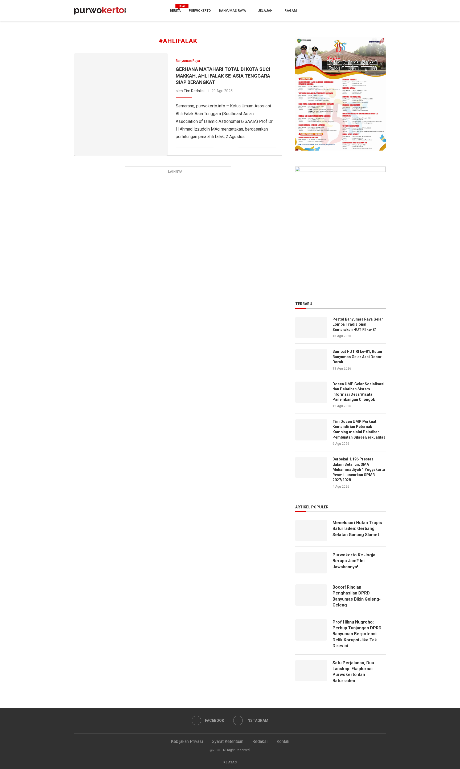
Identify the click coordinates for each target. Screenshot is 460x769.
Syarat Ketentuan (227, 741)
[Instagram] (381, 10)
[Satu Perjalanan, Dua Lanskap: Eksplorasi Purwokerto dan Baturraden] (311, 670)
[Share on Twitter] (223, 147)
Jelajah (265, 11)
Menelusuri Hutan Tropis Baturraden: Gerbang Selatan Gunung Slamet (357, 528)
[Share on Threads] (234, 147)
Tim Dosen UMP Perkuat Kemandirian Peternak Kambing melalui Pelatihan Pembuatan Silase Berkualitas (358, 429)
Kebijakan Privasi (187, 741)
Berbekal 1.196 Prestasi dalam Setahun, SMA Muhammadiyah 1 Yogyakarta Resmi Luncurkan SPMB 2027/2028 (358, 469)
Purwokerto (200, 11)
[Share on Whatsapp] (228, 147)
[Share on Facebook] (217, 147)
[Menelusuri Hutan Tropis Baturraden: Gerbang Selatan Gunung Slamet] (311, 530)
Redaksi (260, 741)
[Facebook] (372, 10)
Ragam (291, 11)
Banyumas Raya (232, 11)
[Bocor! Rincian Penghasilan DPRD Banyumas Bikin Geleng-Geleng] (311, 595)
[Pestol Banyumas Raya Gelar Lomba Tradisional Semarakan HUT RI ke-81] (311, 327)
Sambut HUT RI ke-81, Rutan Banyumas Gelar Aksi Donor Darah (357, 356)
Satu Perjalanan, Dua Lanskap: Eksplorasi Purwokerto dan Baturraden (353, 671)
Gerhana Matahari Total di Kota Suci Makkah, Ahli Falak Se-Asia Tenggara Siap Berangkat (223, 75)
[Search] (365, 11)
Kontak (283, 741)
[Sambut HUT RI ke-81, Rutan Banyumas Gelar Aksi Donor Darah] (311, 359)
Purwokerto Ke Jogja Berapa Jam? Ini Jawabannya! (353, 560)
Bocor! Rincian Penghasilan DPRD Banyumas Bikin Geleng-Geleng (356, 596)
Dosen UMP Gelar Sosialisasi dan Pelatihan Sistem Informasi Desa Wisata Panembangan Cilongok (358, 392)
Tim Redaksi (194, 91)
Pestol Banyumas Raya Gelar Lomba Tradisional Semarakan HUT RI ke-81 (357, 324)
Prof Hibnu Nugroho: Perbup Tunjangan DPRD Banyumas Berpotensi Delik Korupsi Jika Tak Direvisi (356, 634)
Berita (175, 9)
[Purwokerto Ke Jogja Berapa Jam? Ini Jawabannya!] (311, 562)
